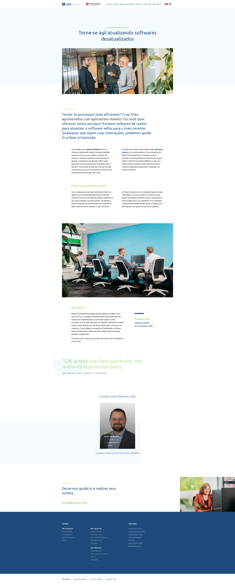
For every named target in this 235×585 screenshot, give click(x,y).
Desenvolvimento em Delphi (136, 531)
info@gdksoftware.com (74, 503)
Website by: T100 (111, 579)
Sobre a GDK (147, 4)
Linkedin (109, 445)
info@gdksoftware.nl (113, 442)
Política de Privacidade (80, 579)
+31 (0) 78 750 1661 (113, 440)
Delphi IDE (131, 540)
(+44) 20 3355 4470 (96, 531)
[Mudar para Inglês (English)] (166, 4)
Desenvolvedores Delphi (135, 534)
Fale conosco (157, 4)
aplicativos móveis (81, 170)
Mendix (109, 331)
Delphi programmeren (134, 546)
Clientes (116, 4)
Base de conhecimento (127, 4)
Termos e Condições (96, 579)
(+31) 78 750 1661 (67, 531)
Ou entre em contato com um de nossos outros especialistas (117, 453)
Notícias (139, 4)
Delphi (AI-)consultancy (135, 528)
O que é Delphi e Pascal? (135, 543)
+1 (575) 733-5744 (95, 551)
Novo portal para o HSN (144, 326)
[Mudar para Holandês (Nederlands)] (170, 4)
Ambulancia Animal (142, 323)
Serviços (109, 4)
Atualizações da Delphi (135, 537)
